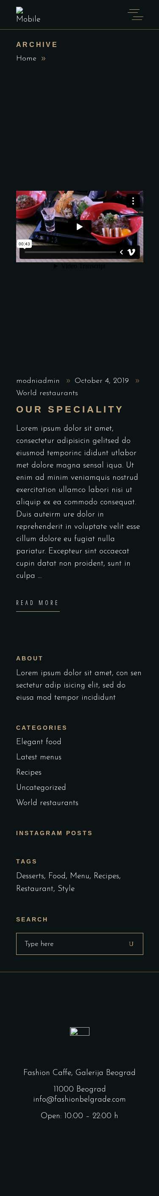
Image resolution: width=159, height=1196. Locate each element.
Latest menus (38, 757)
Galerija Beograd (105, 1073)
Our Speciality (70, 409)
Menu (79, 876)
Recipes (29, 773)
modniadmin (39, 381)
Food (57, 876)
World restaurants (47, 393)
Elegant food (38, 742)
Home (26, 59)
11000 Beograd (79, 1090)
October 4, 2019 (103, 381)
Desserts (30, 876)
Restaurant (34, 889)
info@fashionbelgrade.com (79, 1100)
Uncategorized (41, 788)
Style (66, 889)
